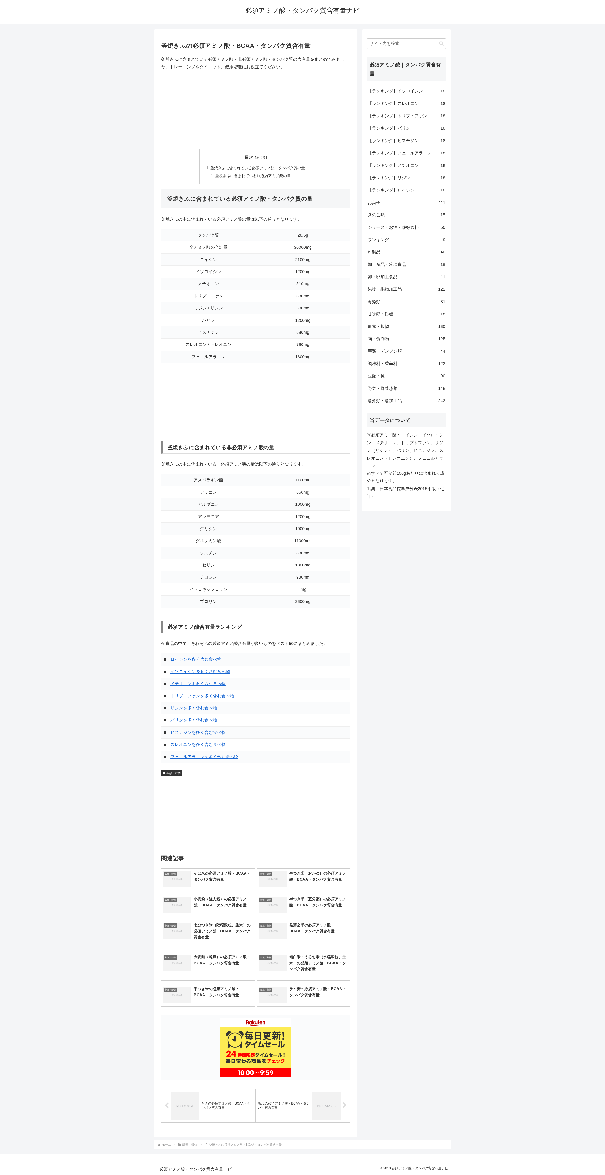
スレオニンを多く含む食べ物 (198, 744)
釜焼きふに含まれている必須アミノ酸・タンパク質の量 (257, 168)
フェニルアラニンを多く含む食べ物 (204, 756)
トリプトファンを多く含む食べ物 (202, 696)
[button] (441, 43)
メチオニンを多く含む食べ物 (198, 683)
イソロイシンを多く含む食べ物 (200, 671)
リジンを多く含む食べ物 (193, 708)
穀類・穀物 (173, 773)
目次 (249, 157)
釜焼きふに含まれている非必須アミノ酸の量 (253, 176)
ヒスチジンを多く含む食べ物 (198, 732)
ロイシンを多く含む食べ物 (195, 659)
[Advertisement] (255, 110)
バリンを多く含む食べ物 (193, 720)
